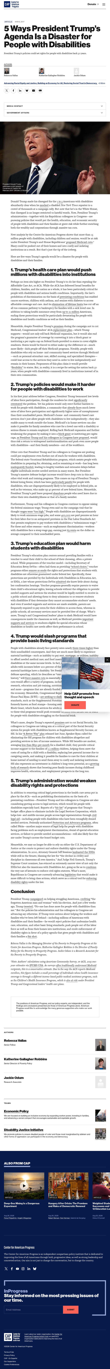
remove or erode (38, 570)
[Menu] (104, 4)
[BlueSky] (34, 1268)
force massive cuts (35, 678)
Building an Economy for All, (51, 83)
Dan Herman (65, 1218)
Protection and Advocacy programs (72, 822)
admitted (61, 581)
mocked (44, 205)
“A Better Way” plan (34, 734)
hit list (59, 807)
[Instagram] (23, 1268)
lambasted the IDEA (83, 852)
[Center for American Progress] (7, 4)
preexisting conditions (72, 297)
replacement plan (62, 330)
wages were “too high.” (32, 511)
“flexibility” (17, 367)
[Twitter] (6, 1268)
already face (73, 407)
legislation (70, 874)
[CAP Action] (13, 1337)
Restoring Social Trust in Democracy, (81, 83)
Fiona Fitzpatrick (10, 1218)
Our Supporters (10, 1361)
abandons (58, 493)
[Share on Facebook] (13, 90)
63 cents (71, 530)
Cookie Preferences (11, 1365)
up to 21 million (70, 312)
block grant (64, 434)
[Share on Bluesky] (27, 90)
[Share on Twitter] (6, 90)
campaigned (36, 899)
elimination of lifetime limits (67, 304)
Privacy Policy (9, 1355)
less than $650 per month (36, 745)
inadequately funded (22, 467)
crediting (85, 899)
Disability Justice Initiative (23, 1130)
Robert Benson (53, 1218)
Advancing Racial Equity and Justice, (21, 83)
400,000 (65, 515)
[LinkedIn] (29, 1268)
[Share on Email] (33, 90)
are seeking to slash (51, 697)
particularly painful (62, 482)
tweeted (28, 906)
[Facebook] (12, 1268)
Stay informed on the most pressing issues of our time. (51, 1295)
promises (58, 326)
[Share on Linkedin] (20, 90)
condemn (91, 867)
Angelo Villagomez (24, 1218)
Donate (92, 4)
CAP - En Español (10, 1358)
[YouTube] (17, 1268)
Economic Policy (16, 1111)
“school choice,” (79, 566)
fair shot (32, 936)
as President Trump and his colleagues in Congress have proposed (53, 437)
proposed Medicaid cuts (79, 242)
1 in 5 (60, 201)
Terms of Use (9, 1352)
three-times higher (83, 648)
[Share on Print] (40, 90)
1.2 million (53, 749)
